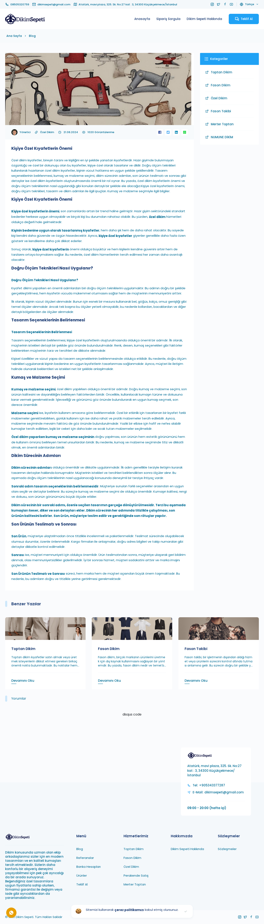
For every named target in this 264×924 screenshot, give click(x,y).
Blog (32, 36)
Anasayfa (142, 19)
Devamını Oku (22, 680)
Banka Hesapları (88, 866)
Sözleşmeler (227, 849)
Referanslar (85, 858)
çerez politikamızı (129, 910)
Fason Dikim (220, 85)
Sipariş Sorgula (168, 19)
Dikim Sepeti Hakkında (204, 19)
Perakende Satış (136, 875)
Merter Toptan (222, 124)
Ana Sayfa (14, 36)
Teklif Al (82, 884)
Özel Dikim (47, 132)
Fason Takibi (221, 111)
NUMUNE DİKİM (222, 137)
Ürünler (81, 875)
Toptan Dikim (221, 72)
